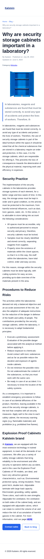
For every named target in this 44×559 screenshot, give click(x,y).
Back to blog (31, 527)
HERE (29, 519)
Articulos (14, 65)
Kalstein (9, 8)
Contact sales (11, 527)
